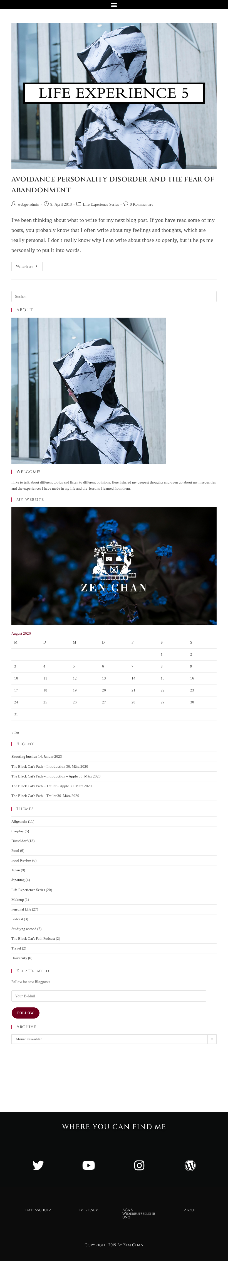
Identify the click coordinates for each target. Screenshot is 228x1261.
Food (15, 850)
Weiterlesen (29, 265)
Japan (15, 870)
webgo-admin (28, 204)
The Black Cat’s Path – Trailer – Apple (40, 786)
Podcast (17, 919)
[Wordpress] (190, 1165)
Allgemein (19, 821)
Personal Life (21, 909)
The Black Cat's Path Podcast (33, 938)
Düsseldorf (19, 841)
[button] (114, 4)
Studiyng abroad (23, 929)
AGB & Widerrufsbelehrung (138, 1214)
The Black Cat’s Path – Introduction (38, 766)
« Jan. (15, 733)
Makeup (17, 899)
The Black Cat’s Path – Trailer (33, 796)
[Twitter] (38, 1165)
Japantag (18, 880)
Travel (16, 948)
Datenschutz (38, 1210)
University (19, 958)
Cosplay (17, 831)
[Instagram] (139, 1165)
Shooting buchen (24, 756)
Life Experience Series (101, 204)
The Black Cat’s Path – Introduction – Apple (44, 776)
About (190, 1210)
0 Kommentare (141, 204)
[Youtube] (88, 1165)
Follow (25, 1013)
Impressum (88, 1210)
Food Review (21, 860)
